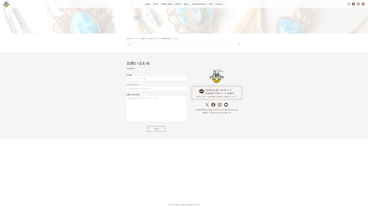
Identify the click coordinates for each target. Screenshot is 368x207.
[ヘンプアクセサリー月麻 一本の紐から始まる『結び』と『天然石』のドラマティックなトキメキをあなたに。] (6, 4)
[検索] (239, 45)
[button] (189, 4)
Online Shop (166, 4)
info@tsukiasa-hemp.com (220, 112)
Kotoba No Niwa (199, 4)
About (155, 4)
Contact (219, 4)
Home (147, 4)
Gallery (178, 4)
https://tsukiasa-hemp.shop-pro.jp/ (223, 110)
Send (156, 129)
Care (211, 4)
